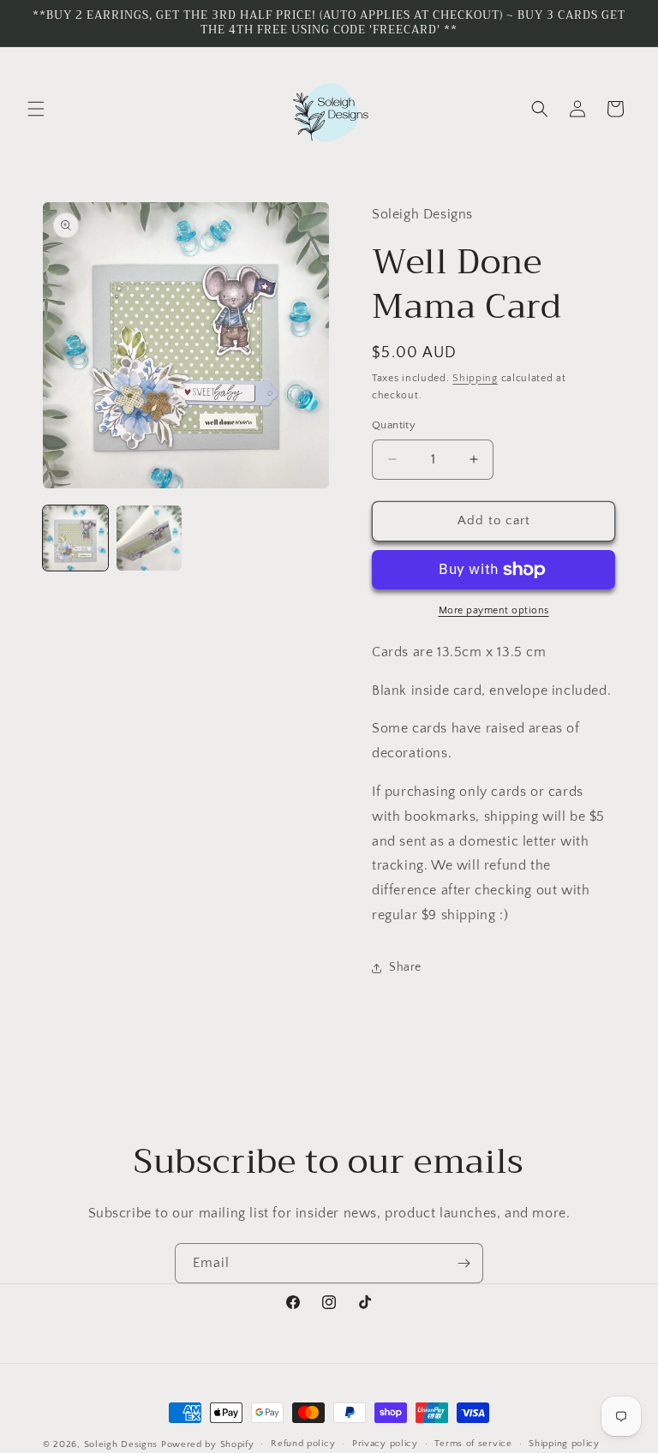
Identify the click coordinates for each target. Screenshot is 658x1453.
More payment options (494, 610)
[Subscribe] (463, 1263)
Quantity (394, 425)
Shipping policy (564, 1443)
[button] (36, 109)
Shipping (475, 378)
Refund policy (303, 1443)
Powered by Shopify (207, 1444)
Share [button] (405, 967)
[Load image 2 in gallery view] (149, 538)
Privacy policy (385, 1443)
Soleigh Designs (121, 1444)
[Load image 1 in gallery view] (75, 538)
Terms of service (472, 1443)
